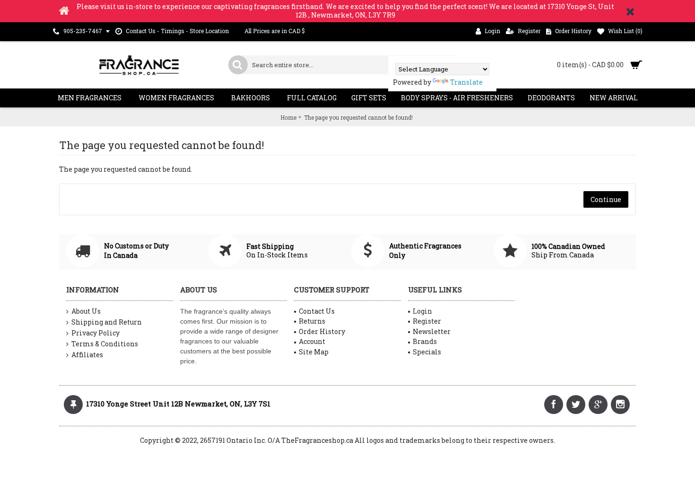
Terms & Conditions (104, 343)
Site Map (314, 351)
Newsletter (432, 331)
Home (288, 117)
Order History (322, 331)
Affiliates (87, 354)
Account (312, 341)
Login (422, 311)
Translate (466, 82)
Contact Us (317, 311)
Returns (312, 321)
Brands (425, 341)
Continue (606, 199)
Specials (427, 351)
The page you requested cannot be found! (358, 117)
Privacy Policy (95, 332)
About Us (86, 311)
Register (427, 321)
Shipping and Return (106, 321)
